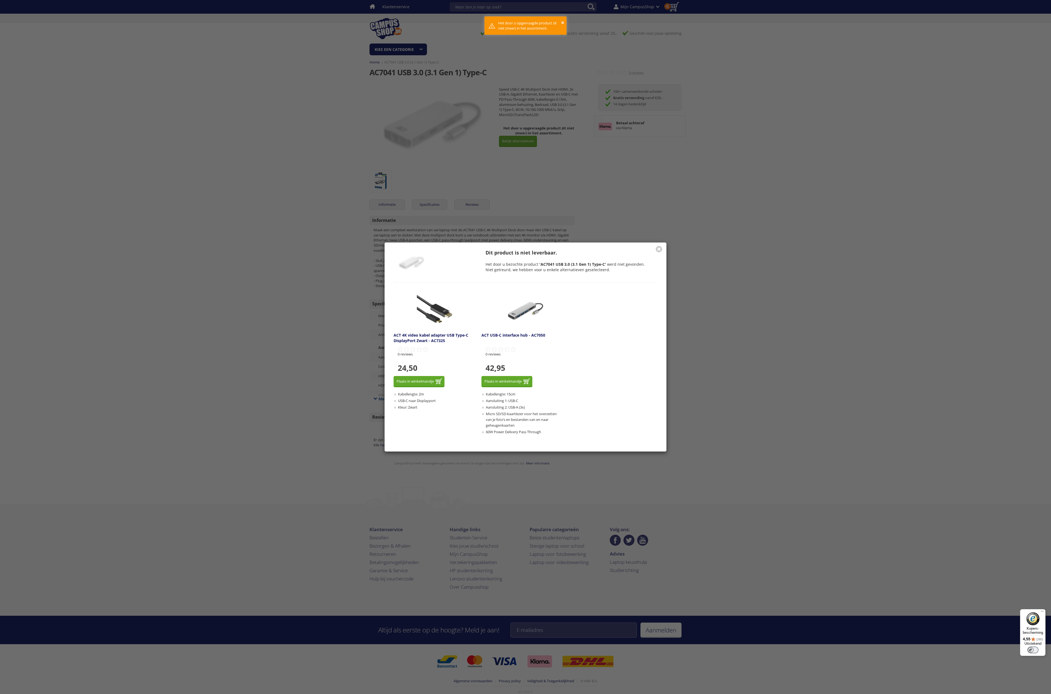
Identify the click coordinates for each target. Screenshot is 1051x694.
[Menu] (1042, 612)
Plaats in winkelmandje (415, 381)
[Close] (659, 249)
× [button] (562, 22)
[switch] (1032, 650)
